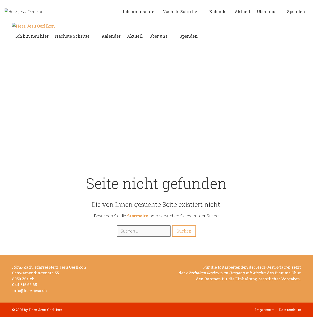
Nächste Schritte (179, 11)
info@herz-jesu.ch (29, 290)
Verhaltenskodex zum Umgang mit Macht (226, 272)
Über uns (266, 11)
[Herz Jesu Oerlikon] (33, 26)
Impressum (265, 310)
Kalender (218, 11)
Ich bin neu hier (139, 11)
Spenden (296, 11)
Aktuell (242, 11)
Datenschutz (290, 310)
